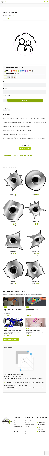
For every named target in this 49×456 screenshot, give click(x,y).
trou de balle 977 (13, 281)
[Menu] (6, 1)
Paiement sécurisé (29, 430)
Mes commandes (17, 420)
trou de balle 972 (35, 192)
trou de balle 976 (35, 251)
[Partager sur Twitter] (6, 110)
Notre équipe (28, 422)
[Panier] (47, 1)
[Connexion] (44, 1)
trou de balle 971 (13, 192)
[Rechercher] (41, 1)
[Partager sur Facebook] (4, 110)
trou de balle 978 (35, 281)
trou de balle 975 (13, 251)
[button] (25, 100)
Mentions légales (29, 428)
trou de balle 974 (35, 221)
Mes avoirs (16, 422)
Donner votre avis (25, 148)
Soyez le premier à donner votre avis (23, 155)
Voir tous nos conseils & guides (11, 339)
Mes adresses (17, 424)
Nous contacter (29, 431)
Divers (14, 15)
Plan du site (28, 433)
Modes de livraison (29, 420)
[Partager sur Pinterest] (9, 110)
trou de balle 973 (13, 221)
